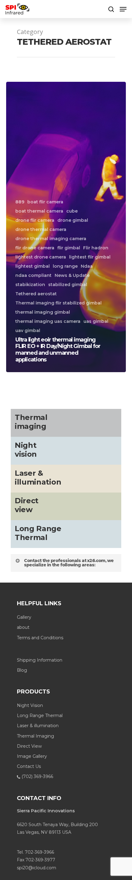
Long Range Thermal (40, 715)
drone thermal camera (40, 229)
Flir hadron (95, 248)
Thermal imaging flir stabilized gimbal (58, 303)
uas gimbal (95, 321)
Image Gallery (32, 756)
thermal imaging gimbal (42, 312)
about (23, 627)
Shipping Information (39, 660)
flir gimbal (68, 248)
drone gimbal (72, 220)
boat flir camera (45, 202)
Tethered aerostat (36, 293)
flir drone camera (34, 248)
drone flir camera (34, 220)
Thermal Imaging (35, 736)
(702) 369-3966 (36, 776)
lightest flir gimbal (90, 257)
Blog (22, 670)
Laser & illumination (38, 725)
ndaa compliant (33, 275)
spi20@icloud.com (36, 868)
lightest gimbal (32, 266)
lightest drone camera (40, 257)
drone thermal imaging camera (50, 238)
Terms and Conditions (40, 637)
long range (65, 266)
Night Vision (30, 705)
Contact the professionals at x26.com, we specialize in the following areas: (69, 563)
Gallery (24, 617)
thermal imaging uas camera (47, 321)
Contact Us (29, 766)
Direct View (29, 746)
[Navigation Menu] (123, 9)
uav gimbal (27, 330)
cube (72, 211)
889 (19, 202)
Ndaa (87, 266)
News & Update (72, 275)
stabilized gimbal (67, 284)
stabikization (30, 284)
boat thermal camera (39, 211)
